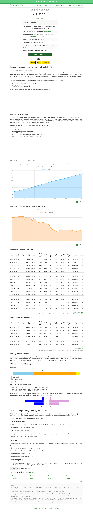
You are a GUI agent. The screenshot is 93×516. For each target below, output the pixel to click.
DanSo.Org (51, 513)
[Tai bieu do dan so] (77, 202)
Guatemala (69, 476)
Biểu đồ (33, 62)
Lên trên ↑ (81, 481)
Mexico (32, 478)
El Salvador (51, 476)
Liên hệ (57, 508)
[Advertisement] (71, 18)
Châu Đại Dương (59, 5)
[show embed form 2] (80, 245)
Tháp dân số (46, 62)
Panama (68, 478)
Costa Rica (33, 476)
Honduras (14, 478)
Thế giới (33, 5)
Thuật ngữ (50, 508)
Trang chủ (37, 508)
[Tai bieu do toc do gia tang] (77, 246)
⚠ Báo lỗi (13, 468)
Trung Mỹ (32, 472)
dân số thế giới (47, 31)
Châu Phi (68, 5)
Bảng (38, 62)
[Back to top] (90, 510)
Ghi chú (16, 70)
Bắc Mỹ (39, 5)
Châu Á (45, 5)
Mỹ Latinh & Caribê (78, 5)
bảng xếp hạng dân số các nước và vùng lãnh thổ (38, 35)
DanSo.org (80, 312)
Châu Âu (51, 5)
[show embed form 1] (80, 202)
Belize (14, 476)
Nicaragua (51, 478)
